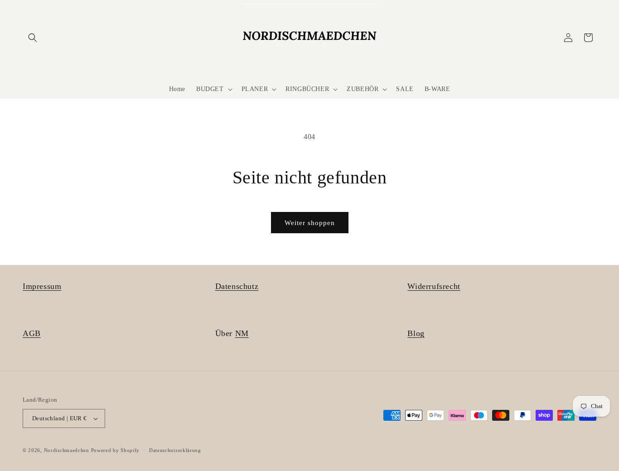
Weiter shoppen (310, 222)
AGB (32, 333)
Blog (415, 333)
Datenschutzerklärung (175, 450)
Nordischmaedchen (66, 450)
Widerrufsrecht (433, 286)
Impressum (42, 286)
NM (242, 333)
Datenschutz (237, 286)
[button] (33, 38)
